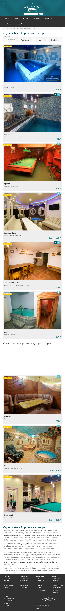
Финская (7, 18)
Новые (22, 583)
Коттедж (39, 587)
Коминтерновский (57, 582)
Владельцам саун (10, 600)
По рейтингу (54, 39)
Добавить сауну (10, 598)
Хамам (16, 18)
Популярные (24, 580)
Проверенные (24, 578)
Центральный (56, 578)
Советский (55, 583)
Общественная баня (9, 586)
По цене (40, 39)
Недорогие (48, 18)
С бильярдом (40, 580)
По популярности (25, 39)
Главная (8, 596)
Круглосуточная (41, 590)
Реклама (8, 602)
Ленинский (55, 580)
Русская (25, 18)
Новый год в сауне (24, 588)
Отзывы (8, 603)
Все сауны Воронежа (10, 28)
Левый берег (8, 24)
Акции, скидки (25, 585)
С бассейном (36, 18)
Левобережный (57, 587)
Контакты (8, 605)
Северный (19, 24)
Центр (54, 589)
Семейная (39, 583)
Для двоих (39, 585)
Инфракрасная (9, 583)
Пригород (55, 592)
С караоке (39, 582)
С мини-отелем (41, 589)
